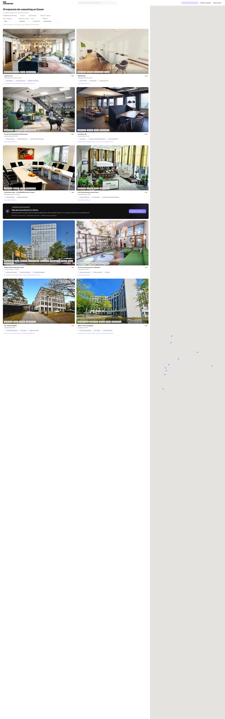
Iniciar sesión (217, 3)
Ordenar (45, 18)
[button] (169, 365)
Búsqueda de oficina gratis (190, 3)
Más (32, 18)
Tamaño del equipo (23, 18)
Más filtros (37, 21)
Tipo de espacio (7, 18)
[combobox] (10, 21)
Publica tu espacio (205, 3)
